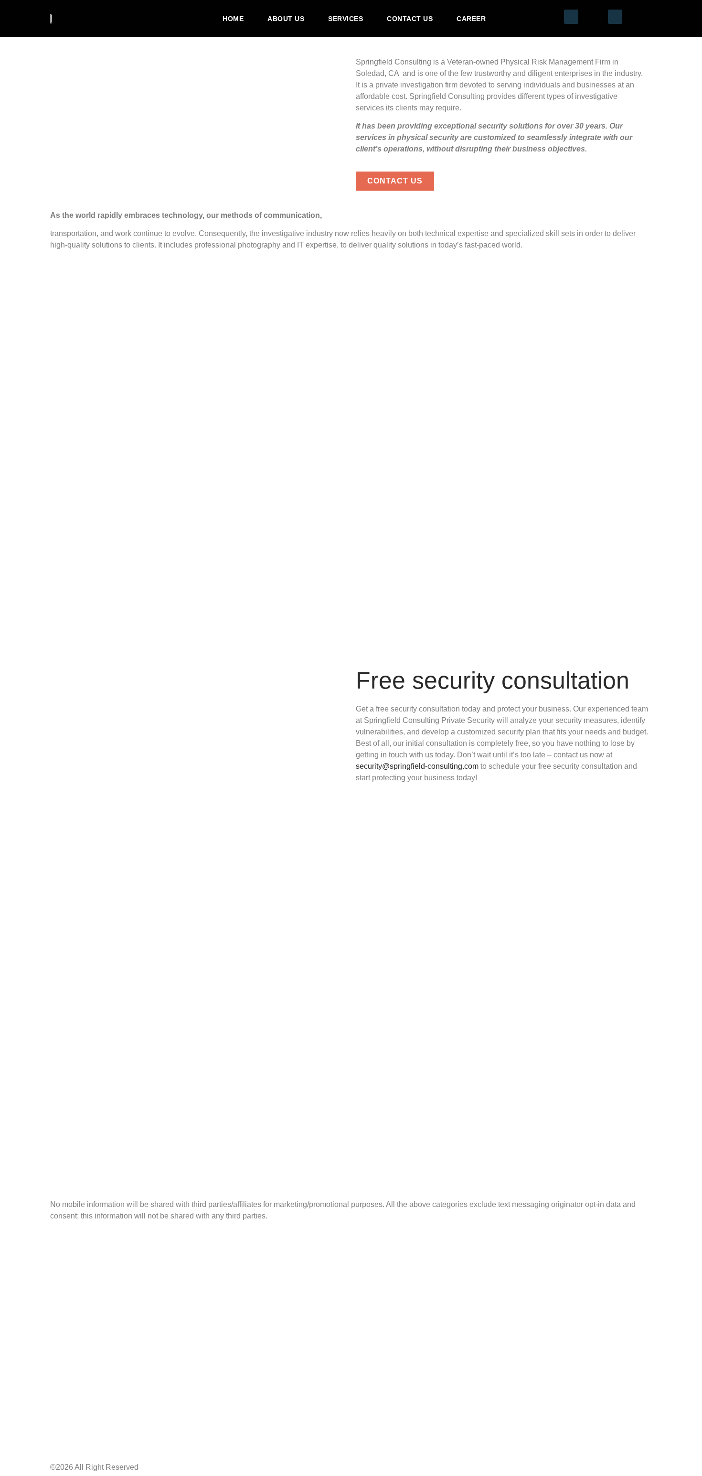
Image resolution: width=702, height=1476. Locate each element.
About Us (285, 18)
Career (471, 18)
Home (233, 18)
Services (345, 18)
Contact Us (410, 18)
